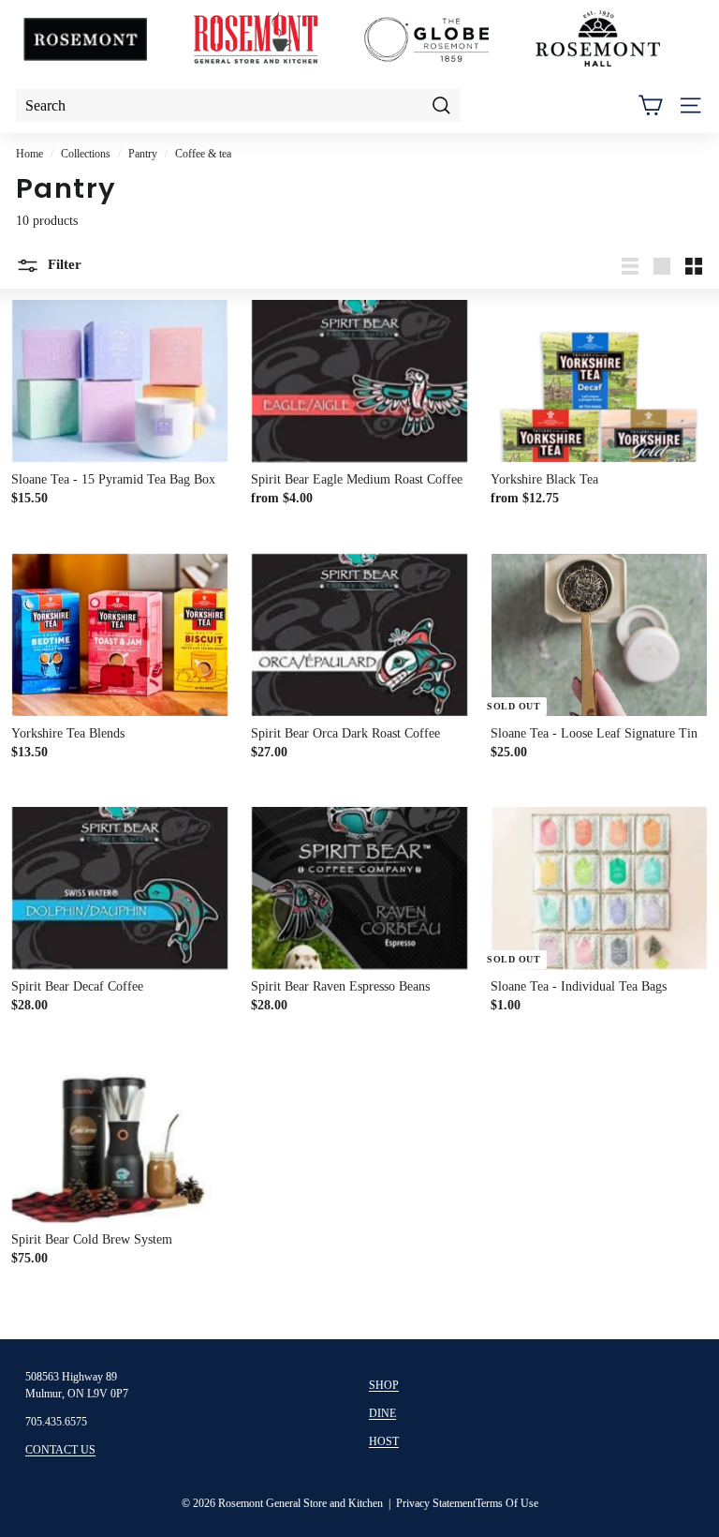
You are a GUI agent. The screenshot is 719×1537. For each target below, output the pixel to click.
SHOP (384, 1385)
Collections (85, 153)
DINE (382, 1413)
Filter (62, 264)
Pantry (142, 153)
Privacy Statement (436, 1503)
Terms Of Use (507, 1503)
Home (29, 153)
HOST (384, 1441)
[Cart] (650, 105)
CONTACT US (60, 1449)
